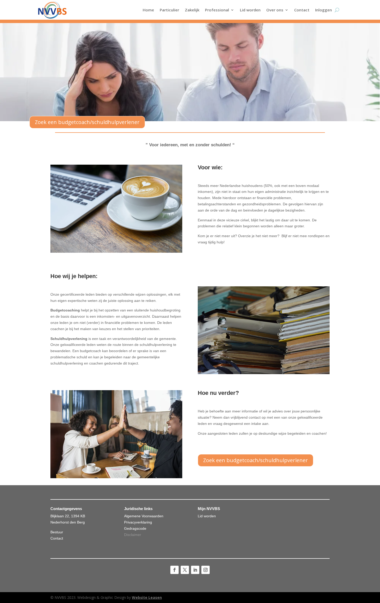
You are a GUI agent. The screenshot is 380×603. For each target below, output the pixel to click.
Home (148, 9)
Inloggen (323, 9)
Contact (301, 9)
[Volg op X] (185, 570)
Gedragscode (135, 528)
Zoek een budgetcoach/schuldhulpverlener (87, 122)
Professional (217, 9)
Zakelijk (192, 9)
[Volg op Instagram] (205, 570)
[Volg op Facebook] (174, 570)
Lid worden (250, 9)
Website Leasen (147, 597)
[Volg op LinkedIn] (195, 570)
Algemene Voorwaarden (143, 516)
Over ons (274, 9)
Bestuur (56, 532)
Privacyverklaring (138, 522)
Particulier (169, 9)
